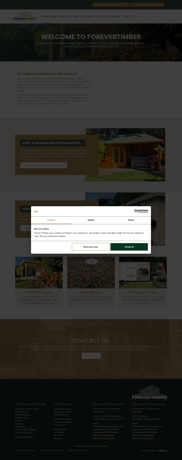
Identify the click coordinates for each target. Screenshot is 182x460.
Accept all (129, 247)
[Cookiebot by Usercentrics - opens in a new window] (136, 211)
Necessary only (90, 247)
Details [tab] (91, 220)
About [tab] (131, 220)
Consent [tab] (51, 220)
